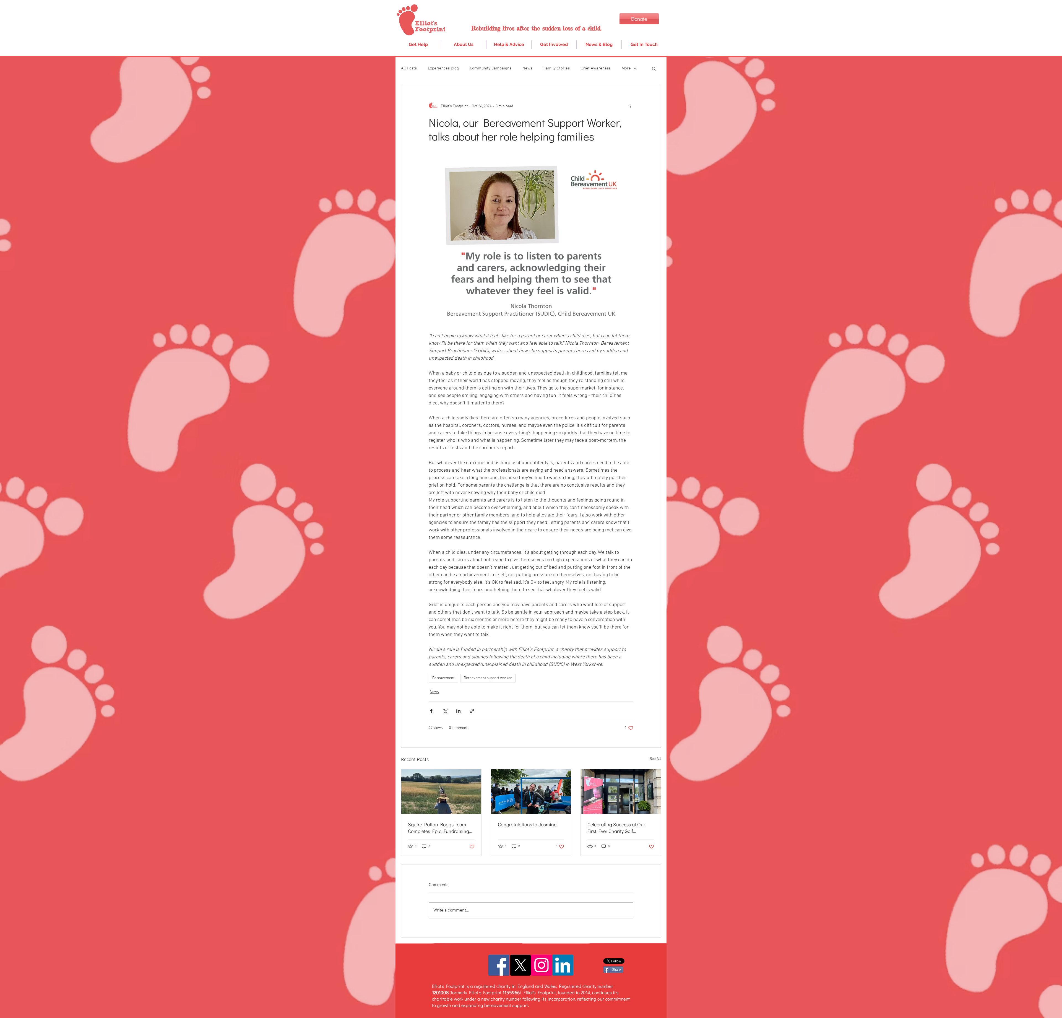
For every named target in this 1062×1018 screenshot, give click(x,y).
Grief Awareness (596, 68)
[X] (520, 965)
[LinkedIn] (562, 965)
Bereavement (443, 678)
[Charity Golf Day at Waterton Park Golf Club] (621, 791)
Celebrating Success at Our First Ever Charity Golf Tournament (616, 827)
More (626, 68)
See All (655, 759)
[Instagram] (541, 965)
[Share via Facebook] (431, 710)
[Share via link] (472, 710)
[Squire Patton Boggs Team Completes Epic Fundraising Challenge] (441, 791)
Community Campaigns (490, 68)
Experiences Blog (443, 68)
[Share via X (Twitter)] (444, 710)
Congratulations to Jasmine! (528, 824)
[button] (508, 44)
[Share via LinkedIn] (458, 710)
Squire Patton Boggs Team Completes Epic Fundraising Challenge (438, 827)
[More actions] (630, 106)
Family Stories (556, 68)
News (527, 68)
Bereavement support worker (488, 678)
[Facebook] (498, 965)
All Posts (409, 68)
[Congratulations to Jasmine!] (531, 791)
